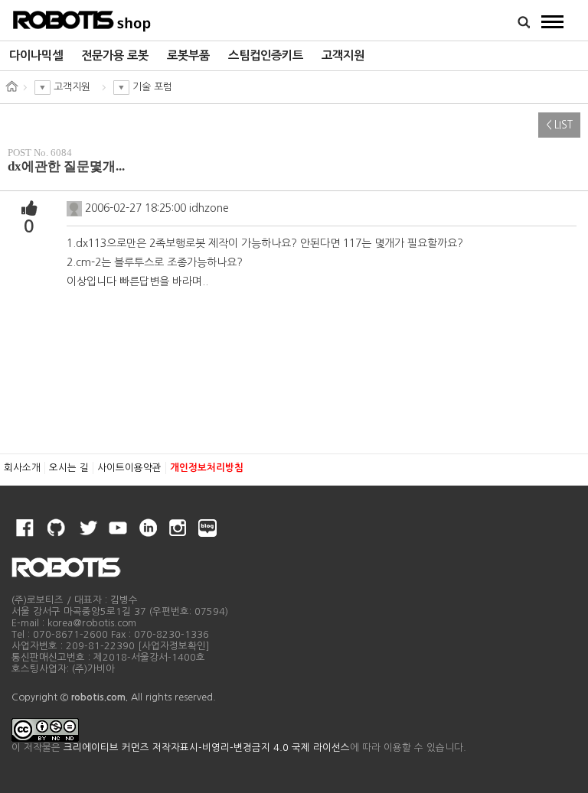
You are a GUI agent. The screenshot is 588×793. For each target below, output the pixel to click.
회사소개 (22, 468)
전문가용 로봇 (115, 55)
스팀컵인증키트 (265, 55)
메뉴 (553, 21)
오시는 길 (69, 468)
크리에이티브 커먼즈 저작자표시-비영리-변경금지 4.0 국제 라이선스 (207, 747)
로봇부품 (188, 55)
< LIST (559, 125)
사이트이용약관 (129, 468)
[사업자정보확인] (174, 646)
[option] (36, 55)
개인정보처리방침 (206, 468)
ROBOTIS (82, 19)
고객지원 (343, 55)
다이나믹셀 (36, 55)
